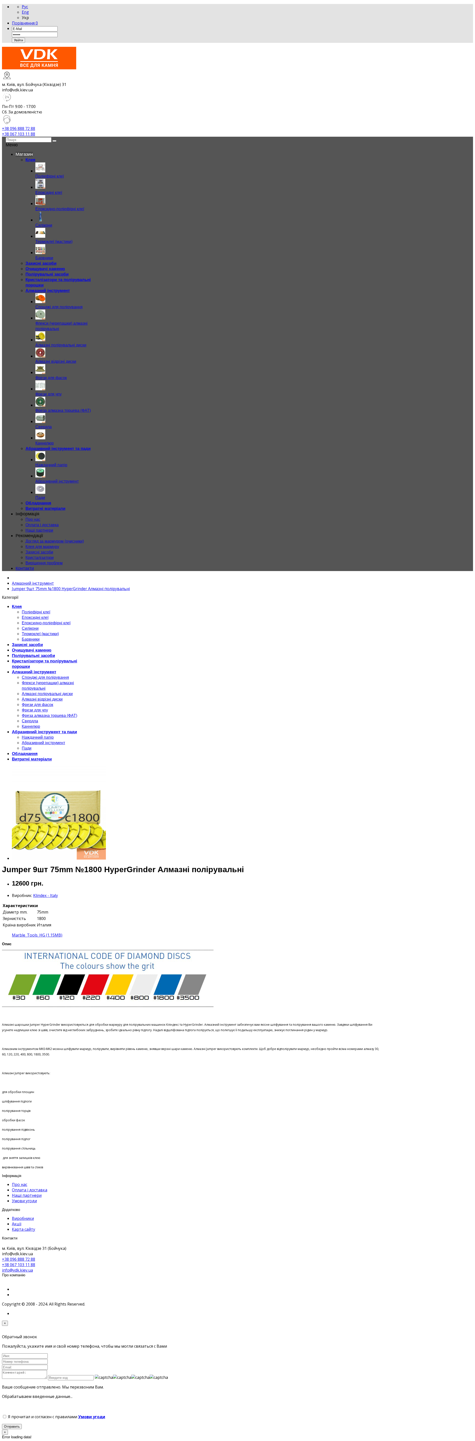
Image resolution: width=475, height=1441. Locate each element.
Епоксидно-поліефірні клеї (46, 623)
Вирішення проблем (44, 563)
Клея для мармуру (42, 547)
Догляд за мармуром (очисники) (54, 541)
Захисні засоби (39, 552)
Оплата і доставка (42, 525)
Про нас (32, 519)
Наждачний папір (38, 737)
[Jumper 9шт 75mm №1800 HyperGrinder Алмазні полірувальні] (59, 858)
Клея (17, 606)
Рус (25, 6)
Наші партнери (39, 530)
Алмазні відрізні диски (42, 699)
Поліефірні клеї (36, 612)
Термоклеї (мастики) (40, 634)
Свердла (30, 721)
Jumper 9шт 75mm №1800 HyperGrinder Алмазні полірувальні (71, 588)
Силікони (30, 628)
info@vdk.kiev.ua (17, 1270)
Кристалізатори (39, 557)
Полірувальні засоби (33, 655)
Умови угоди (24, 1201)
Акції (16, 1224)
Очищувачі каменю (31, 650)
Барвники (31, 639)
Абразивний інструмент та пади (44, 732)
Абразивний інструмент (43, 743)
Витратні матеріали (32, 759)
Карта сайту (23, 1229)
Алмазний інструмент (33, 583)
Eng (25, 12)
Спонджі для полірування (45, 677)
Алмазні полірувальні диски (47, 694)
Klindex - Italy (45, 895)
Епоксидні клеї (35, 617)
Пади (26, 748)
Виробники (23, 1218)
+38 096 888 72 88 (18, 128)
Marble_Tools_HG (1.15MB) (37, 935)
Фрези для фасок (37, 705)
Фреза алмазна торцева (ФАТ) (49, 715)
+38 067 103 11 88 (18, 134)
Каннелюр (31, 726)
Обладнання (25, 753)
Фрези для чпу (35, 710)
